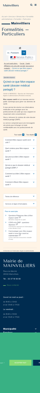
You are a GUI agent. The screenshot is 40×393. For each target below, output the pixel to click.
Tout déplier (30, 135)
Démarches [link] (20, 16)
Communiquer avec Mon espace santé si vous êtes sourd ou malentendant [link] (20, 233)
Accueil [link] (4, 16)
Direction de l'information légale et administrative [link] (19, 251)
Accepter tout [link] (20, 363)
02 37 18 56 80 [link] (14, 279)
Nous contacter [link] (13, 285)
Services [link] (11, 16)
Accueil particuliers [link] (11, 63)
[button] (20, 141)
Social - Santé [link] (25, 63)
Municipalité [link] (9, 329)
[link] (11, 5)
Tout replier (18, 135)
